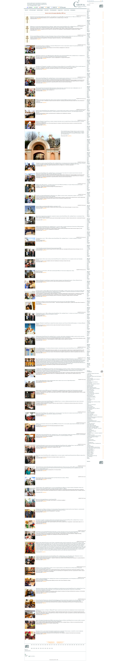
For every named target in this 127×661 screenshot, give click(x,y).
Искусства (66, 10)
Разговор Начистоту (90, 430)
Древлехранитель (90, 395)
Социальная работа (90, 439)
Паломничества (89, 419)
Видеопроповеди (90, 386)
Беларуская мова (90, 378)
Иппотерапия (89, 399)
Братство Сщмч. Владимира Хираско (93, 383)
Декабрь (88, 21)
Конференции (89, 405)
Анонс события (89, 375)
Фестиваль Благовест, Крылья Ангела (93, 447)
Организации (32, 10)
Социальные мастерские (91, 440)
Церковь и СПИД (90, 452)
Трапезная (88, 445)
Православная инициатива (91, 425)
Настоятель (89, 411)
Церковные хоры (90, 450)
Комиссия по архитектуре (91, 404)
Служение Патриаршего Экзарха (92, 436)
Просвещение (53, 10)
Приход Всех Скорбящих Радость (92, 427)
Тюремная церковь (90, 446)
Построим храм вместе (91, 423)
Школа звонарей (89, 454)
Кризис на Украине (90, 406)
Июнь (88, 13)
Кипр (88, 403)
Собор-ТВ (88, 438)
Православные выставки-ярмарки (92, 426)
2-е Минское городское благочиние (93, 373)
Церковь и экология (90, 453)
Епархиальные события (91, 396)
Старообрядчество (90, 442)
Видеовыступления (90, 385)
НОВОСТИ (55, 7)
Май (87, 14)
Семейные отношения (90, 434)
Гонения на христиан (90, 394)
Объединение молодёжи (91, 417)
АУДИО (48, 7)
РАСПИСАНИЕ (63, 7)
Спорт (88, 441)
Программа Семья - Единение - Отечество (94, 428)
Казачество (89, 402)
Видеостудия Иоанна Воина (91, 387)
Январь (88, 18)
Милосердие (40, 10)
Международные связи (91, 407)
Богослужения (89, 382)
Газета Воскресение (90, 392)
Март (88, 16)
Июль (88, 12)
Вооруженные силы (90, 389)
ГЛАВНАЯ (30, 7)
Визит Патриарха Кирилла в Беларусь (93, 388)
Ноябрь (88, 22)
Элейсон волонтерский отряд (92, 455)
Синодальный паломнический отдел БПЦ (94, 435)
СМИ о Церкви (89, 437)
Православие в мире (90, 424)
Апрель (88, 15)
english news (89, 374)
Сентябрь (88, 24)
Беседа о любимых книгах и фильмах (93, 379)
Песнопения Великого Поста (92, 420)
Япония (88, 458)
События (46, 10)
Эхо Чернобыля (89, 456)
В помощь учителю (90, 384)
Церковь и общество (90, 451)
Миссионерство (89, 409)
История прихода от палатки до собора (93, 401)
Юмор (88, 457)
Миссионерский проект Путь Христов (93, 408)
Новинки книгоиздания (91, 412)
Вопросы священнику (90, 390)
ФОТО (36, 7)
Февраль (88, 17)
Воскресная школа (90, 391)
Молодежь (72, 10)
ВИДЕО (42, 7)
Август (88, 11)
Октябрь (88, 23)
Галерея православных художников (93, 393)
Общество (60, 10)
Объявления (89, 418)
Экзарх (26, 10)
